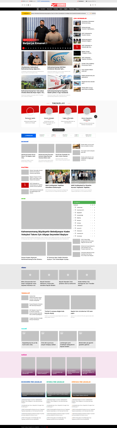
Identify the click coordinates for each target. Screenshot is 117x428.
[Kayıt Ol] (90, 5)
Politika (56, 9)
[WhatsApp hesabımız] (30, 5)
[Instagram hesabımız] (26, 5)
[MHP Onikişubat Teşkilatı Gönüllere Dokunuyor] (77, 61)
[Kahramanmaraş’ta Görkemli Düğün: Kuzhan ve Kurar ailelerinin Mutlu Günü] (77, 43)
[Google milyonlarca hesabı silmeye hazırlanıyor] (24, 321)
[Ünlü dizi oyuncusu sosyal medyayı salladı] (49, 336)
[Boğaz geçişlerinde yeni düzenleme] (77, 79)
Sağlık (65, 9)
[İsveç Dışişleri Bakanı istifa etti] (77, 73)
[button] (38, 9)
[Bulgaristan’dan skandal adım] (77, 85)
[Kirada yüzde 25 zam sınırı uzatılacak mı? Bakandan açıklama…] (76, 161)
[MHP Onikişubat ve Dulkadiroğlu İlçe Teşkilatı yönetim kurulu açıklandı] (77, 49)
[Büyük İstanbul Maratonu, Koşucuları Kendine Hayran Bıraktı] (49, 275)
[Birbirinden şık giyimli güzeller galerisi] (87, 336)
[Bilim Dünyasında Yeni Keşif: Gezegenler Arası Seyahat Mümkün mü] (30, 275)
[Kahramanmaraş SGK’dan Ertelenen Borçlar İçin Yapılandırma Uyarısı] (59, 58)
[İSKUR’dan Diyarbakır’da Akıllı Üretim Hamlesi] (63, 148)
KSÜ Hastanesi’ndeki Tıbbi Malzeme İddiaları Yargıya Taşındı (84, 13)
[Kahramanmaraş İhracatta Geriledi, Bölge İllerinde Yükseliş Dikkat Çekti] (46, 148)
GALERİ (25, 1)
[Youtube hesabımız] (28, 5)
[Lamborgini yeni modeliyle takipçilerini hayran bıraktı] (68, 336)
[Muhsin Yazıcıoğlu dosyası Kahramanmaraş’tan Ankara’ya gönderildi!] (25, 174)
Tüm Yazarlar (58, 129)
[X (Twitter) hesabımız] (24, 5)
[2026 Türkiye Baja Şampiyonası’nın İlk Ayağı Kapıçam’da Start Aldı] (76, 243)
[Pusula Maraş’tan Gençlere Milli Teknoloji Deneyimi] (24, 307)
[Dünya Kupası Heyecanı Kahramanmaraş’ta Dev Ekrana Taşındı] (33, 249)
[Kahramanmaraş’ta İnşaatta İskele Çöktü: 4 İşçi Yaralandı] (59, 82)
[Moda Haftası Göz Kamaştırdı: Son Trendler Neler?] (87, 275)
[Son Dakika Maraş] (58, 6)
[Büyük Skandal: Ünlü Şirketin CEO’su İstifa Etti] (68, 275)
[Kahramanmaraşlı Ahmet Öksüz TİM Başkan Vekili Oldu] (29, 148)
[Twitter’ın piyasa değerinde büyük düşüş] (57, 302)
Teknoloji (71, 9)
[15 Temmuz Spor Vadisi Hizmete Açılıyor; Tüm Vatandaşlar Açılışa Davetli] (59, 249)
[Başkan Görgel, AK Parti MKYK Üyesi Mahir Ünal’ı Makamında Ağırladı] (25, 180)
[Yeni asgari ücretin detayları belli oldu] (76, 154)
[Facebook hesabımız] (22, 5)
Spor (61, 9)
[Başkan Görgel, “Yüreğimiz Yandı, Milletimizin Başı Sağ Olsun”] (77, 55)
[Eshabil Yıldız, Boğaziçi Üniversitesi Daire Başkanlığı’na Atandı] (77, 67)
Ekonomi (49, 9)
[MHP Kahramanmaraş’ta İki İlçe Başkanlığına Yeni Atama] (25, 193)
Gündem (43, 9)
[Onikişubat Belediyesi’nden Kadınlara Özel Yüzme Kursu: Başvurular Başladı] (76, 256)
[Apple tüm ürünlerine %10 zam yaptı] (83, 302)
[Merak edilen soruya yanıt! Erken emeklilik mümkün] (77, 91)
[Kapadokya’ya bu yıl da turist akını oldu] (30, 336)
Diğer (77, 9)
